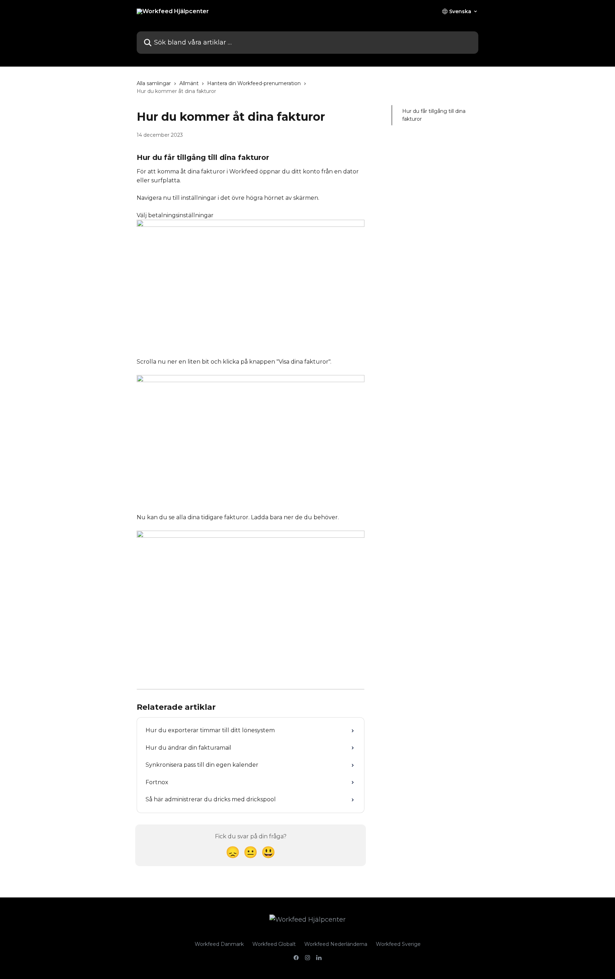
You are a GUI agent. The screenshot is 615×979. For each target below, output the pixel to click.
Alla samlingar (154, 83)
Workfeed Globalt (274, 944)
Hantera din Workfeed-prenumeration (254, 83)
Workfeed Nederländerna (335, 944)
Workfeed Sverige (398, 944)
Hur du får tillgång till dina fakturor (434, 115)
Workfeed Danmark (219, 944)
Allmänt (189, 83)
